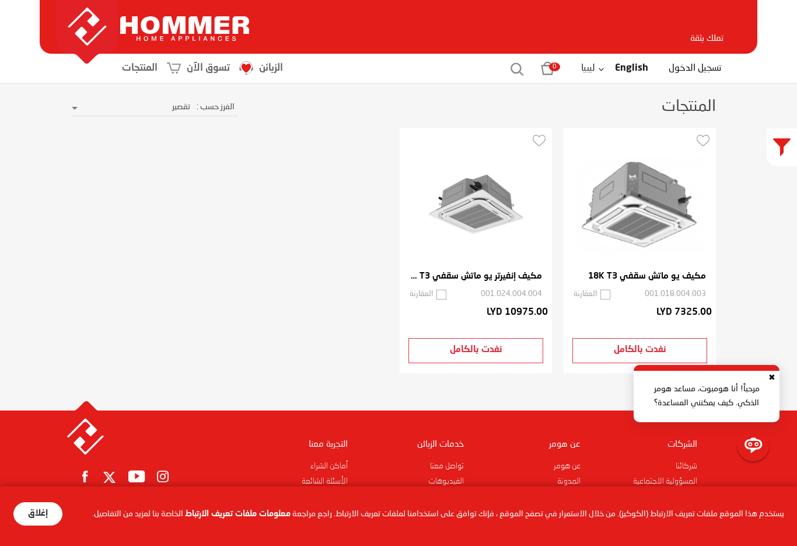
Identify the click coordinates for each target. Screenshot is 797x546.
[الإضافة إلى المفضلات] (703, 140)
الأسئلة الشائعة (325, 481)
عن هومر (567, 466)
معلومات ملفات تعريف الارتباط (238, 514)
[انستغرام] (163, 476)
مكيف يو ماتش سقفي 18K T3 (647, 276)
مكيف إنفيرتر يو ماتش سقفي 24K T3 (476, 276)
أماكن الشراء (329, 466)
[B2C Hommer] (184, 17)
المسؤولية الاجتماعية (665, 481)
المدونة (569, 481)
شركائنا (686, 466)
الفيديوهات (446, 481)
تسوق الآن (208, 68)
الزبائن (271, 68)
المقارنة (585, 294)
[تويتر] (110, 478)
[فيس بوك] (85, 476)
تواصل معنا (447, 466)
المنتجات (140, 68)
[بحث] (510, 68)
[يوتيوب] (136, 476)
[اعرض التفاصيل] (640, 205)
